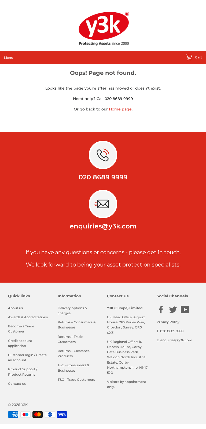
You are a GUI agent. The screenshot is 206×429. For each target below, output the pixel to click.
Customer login (20, 355)
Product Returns (21, 374)
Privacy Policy (168, 322)
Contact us (17, 384)
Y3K (24, 404)
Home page (120, 109)
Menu (8, 58)
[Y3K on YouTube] (185, 312)
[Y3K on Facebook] (161, 313)
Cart (198, 57)
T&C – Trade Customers (76, 380)
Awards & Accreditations (28, 317)
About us (15, 308)
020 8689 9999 (103, 177)
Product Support (21, 369)
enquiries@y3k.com (103, 226)
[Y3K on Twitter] (173, 313)
